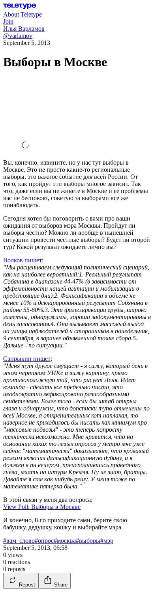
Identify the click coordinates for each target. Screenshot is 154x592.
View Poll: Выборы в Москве (42, 506)
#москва (65, 540)
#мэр (106, 540)
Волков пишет (22, 260)
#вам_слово (19, 540)
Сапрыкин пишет (27, 358)
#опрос (44, 540)
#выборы (88, 540)
